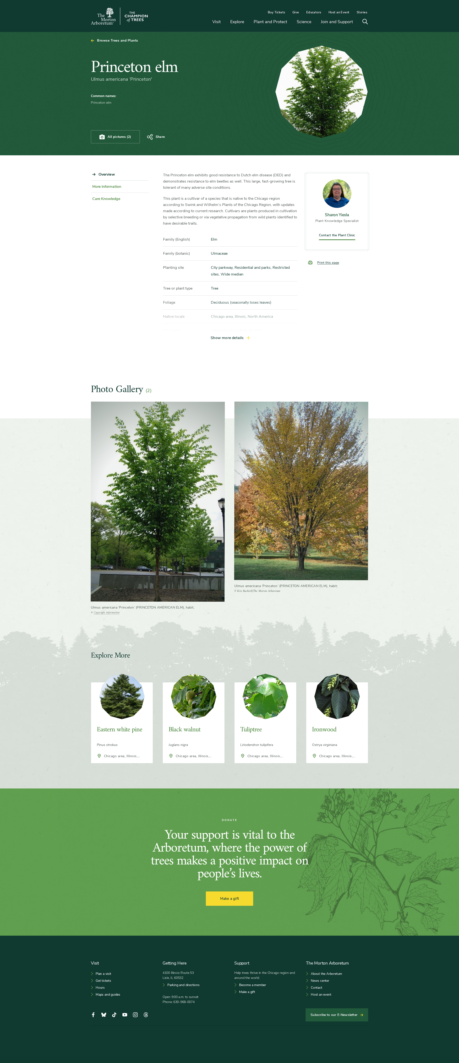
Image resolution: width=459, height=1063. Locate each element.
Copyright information (107, 612)
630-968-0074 (184, 1002)
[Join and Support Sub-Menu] (356, 22)
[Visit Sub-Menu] (224, 22)
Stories (362, 12)
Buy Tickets (276, 12)
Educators (313, 12)
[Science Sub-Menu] (314, 22)
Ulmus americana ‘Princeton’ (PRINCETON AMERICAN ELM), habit (142, 607)
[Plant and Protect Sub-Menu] (290, 22)
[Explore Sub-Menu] (247, 22)
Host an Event (339, 12)
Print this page (328, 262)
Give (295, 12)
